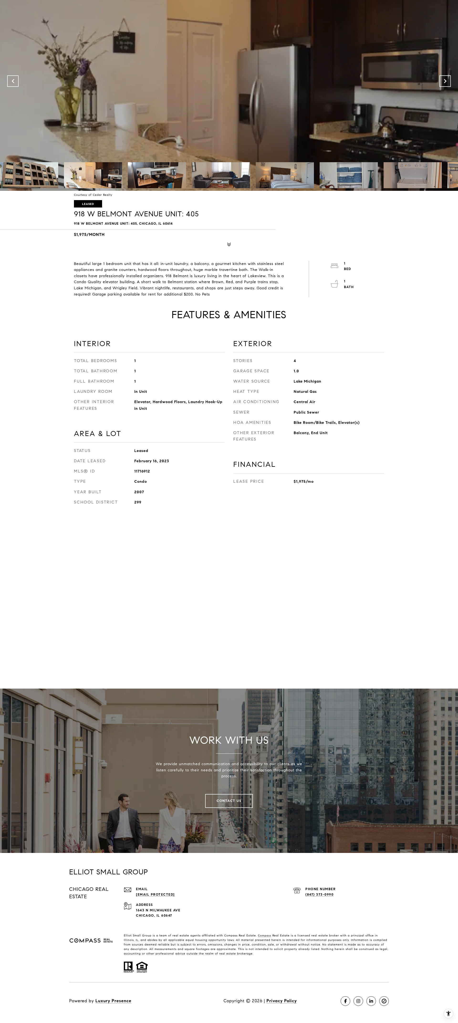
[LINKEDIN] (371, 1001)
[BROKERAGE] (384, 1001)
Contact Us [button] (229, 801)
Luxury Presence (113, 1000)
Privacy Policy (281, 1000)
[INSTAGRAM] (358, 1001)
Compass (264, 935)
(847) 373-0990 (319, 895)
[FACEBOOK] (345, 1001)
